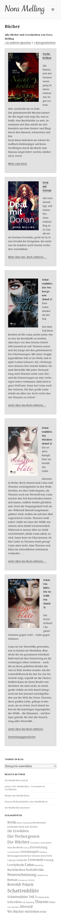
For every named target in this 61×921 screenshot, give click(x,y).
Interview (46, 855)
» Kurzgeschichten (45, 42)
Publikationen (42, 875)
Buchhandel (27, 823)
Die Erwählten (18, 831)
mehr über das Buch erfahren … (27, 405)
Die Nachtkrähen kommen (17, 807)
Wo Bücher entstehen (23, 911)
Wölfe (43, 911)
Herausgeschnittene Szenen (23, 855)
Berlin (11, 822)
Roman (12, 880)
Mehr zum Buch (17, 163)
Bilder (19, 823)
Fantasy (26, 847)
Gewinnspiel (29, 851)
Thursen (41, 901)
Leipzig (11, 860)
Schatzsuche (43, 897)
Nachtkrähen (16, 870)
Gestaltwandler (13, 852)
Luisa (29, 864)
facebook (18, 847)
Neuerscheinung (21, 874)
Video (52, 902)
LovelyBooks (15, 865)
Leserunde (35, 860)
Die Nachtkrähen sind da (16, 780)
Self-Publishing (28, 902)
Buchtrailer (13, 826)
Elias (9, 847)
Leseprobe (21, 860)
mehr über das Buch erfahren (25, 728)
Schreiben (14, 902)
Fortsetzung (38, 847)
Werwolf (26, 906)
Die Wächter (18, 842)
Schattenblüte (23, 890)
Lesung (49, 860)
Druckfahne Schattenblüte (41, 843)
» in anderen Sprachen (18, 42)
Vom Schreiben (13, 907)
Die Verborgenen (23, 836)
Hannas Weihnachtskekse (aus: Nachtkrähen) (26, 801)
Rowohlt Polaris (20, 884)
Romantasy (22, 880)
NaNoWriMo (35, 870)
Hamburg (43, 852)
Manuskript (39, 865)
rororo (31, 880)
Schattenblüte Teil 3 (22, 897)
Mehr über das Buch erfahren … (27, 256)
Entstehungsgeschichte (22, 736)
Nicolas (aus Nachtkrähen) (17, 795)
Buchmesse (39, 822)
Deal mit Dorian (28, 826)
